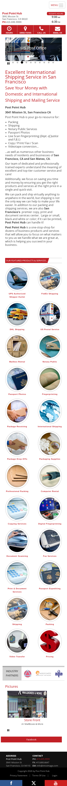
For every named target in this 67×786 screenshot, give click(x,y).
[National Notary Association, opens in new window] (27, 673)
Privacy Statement (18, 775)
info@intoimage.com (47, 765)
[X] (33, 783)
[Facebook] (11, 783)
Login (54, 775)
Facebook (31, 739)
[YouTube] (56, 783)
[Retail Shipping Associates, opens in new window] (43, 673)
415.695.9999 (43, 759)
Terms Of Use (39, 775)
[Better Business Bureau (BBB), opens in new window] (59, 673)
